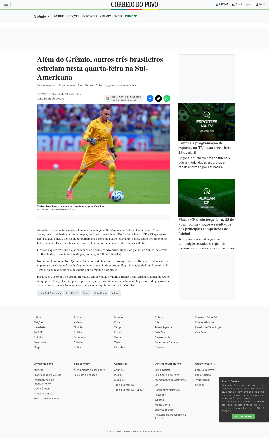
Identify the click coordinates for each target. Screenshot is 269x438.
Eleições (38, 322)
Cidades (78, 342)
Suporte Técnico (164, 409)
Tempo (118, 327)
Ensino (118, 332)
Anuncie (119, 370)
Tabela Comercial (124, 385)
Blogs (37, 347)
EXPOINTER (89, 16)
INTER (118, 16)
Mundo (118, 317)
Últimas (38, 317)
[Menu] (6, 4)
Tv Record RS (202, 380)
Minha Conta (162, 404)
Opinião (38, 337)
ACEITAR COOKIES (243, 416)
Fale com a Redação (85, 375)
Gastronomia (162, 337)
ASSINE (59, 16)
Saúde (118, 337)
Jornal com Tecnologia (208, 327)
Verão (117, 342)
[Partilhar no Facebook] (150, 98)
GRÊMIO (105, 16)
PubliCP (38, 332)
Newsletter (40, 327)
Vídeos (78, 322)
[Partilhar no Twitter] (158, 98)
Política (78, 332)
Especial (159, 347)
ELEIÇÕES (73, 16)
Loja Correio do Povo (167, 375)
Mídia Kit (119, 380)
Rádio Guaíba (203, 375)
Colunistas (40, 342)
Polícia (78, 347)
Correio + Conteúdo (206, 317)
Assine (223, 4)
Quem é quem (42, 388)
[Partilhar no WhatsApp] (166, 98)
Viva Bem (200, 332)
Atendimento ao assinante (89, 370)
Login (262, 4)
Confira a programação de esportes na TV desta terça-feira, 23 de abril (205, 147)
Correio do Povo (204, 370)
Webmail (160, 399)
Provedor (160, 394)
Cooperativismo (204, 322)
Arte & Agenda (163, 327)
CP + (157, 385)
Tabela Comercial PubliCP (129, 389)
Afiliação (39, 370)
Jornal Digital (162, 370)
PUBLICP (131, 16)
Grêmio (40, 16)
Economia (80, 337)
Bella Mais (161, 332)
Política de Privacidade (47, 398)
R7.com (199, 385)
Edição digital (243, 4)
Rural (117, 322)
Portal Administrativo (167, 389)
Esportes (119, 347)
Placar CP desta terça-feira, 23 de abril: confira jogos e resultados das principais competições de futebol (206, 226)
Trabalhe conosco (44, 393)
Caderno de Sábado (166, 342)
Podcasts (79, 317)
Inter (157, 322)
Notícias (78, 327)
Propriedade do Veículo (47, 375)
